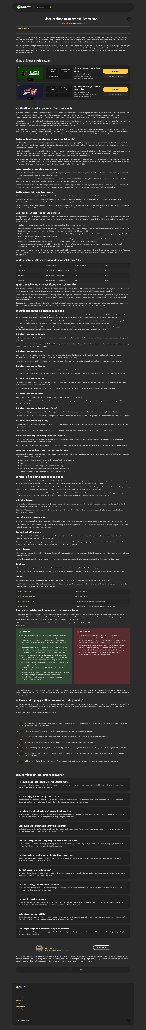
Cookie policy (19, 1009)
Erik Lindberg (68, 23)
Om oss (18, 1003)
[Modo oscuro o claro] (50, 7)
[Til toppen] (128, 1020)
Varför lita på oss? (23, 28)
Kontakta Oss (19, 1000)
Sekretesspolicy (20, 1006)
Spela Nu (115, 71)
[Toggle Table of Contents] (129, 19)
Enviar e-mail (101, 947)
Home (64, 970)
